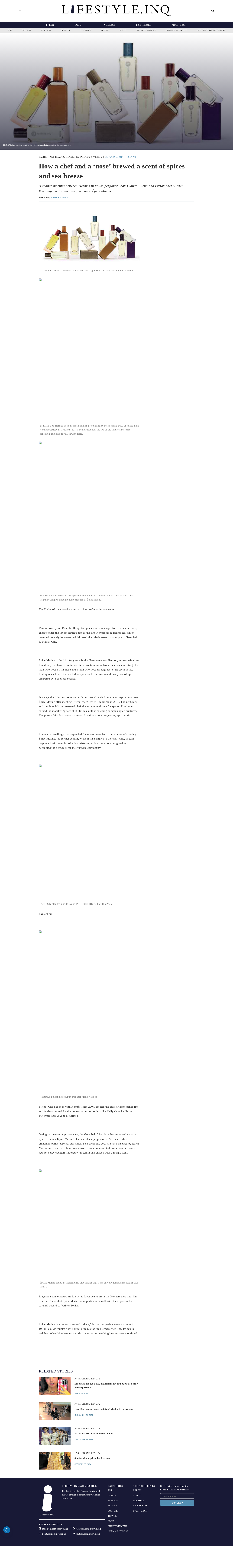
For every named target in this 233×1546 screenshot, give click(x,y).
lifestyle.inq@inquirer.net (54, 1534)
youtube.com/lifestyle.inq (88, 1534)
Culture (85, 30)
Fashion (45, 30)
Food (123, 30)
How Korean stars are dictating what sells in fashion (103, 1409)
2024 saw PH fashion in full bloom (93, 1433)
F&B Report (143, 25)
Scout (79, 25)
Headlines (72, 157)
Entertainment (146, 30)
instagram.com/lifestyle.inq (55, 1529)
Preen (50, 25)
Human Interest (176, 30)
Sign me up (177, 1503)
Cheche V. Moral (59, 197)
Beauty (66, 30)
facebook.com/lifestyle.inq (88, 1529)
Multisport (179, 25)
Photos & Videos (91, 157)
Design (26, 30)
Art (10, 30)
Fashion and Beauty (51, 157)
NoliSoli (109, 25)
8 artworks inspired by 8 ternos (92, 1458)
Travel (105, 30)
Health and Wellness (211, 30)
